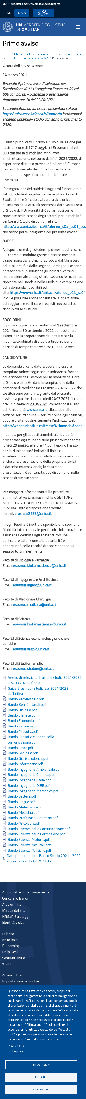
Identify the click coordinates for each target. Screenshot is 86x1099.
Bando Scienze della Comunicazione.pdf (39, 829)
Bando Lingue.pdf (21, 801)
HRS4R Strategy (15, 916)
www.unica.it (37, 409)
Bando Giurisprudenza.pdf (28, 758)
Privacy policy (16, 1046)
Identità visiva (13, 922)
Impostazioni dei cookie (20, 981)
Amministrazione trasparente (25, 892)
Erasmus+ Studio (72, 54)
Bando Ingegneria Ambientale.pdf (34, 769)
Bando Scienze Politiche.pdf (29, 850)
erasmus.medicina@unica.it (34, 604)
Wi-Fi (6, 964)
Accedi (22, 13)
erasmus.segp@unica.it (31, 649)
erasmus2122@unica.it (33, 513)
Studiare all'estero (47, 54)
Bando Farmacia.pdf (23, 726)
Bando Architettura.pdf (26, 699)
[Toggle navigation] (78, 27)
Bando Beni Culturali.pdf (27, 704)
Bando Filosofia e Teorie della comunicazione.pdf (31, 739)
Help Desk (10, 952)
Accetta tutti (41, 1089)
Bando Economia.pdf (24, 720)
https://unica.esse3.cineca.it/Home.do (32, 114)
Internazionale (22, 54)
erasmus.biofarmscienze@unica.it (39, 565)
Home (6, 54)
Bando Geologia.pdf (23, 753)
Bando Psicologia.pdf (24, 823)
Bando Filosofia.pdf (23, 731)
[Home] (35, 26)
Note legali (10, 940)
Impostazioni (41, 1064)
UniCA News (43, 13)
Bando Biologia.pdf (22, 710)
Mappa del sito (14, 910)
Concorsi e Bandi (15, 898)
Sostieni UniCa (13, 958)
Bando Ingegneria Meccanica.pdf (33, 791)
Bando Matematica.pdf (26, 807)
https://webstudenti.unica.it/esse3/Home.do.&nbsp (42, 425)
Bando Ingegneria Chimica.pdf (31, 774)
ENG (8, 13)
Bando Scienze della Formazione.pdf (36, 834)
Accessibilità (12, 975)
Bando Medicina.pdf (23, 812)
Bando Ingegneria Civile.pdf (29, 780)
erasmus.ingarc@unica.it (32, 585)
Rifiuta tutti (41, 1077)
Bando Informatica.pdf (25, 764)
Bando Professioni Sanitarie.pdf (33, 818)
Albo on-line (12, 904)
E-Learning (11, 945)
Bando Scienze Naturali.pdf (29, 845)
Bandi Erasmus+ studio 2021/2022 (27, 58)
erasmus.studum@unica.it (33, 668)
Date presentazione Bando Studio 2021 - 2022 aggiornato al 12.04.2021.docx (44, 858)
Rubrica (8, 934)
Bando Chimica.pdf (22, 715)
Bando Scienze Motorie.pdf (29, 839)
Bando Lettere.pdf (22, 796)
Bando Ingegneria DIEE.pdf (29, 785)
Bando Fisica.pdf (20, 748)
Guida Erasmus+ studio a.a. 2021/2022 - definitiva (39, 691)
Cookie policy (16, 1051)
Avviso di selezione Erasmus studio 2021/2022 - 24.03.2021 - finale (45, 680)
